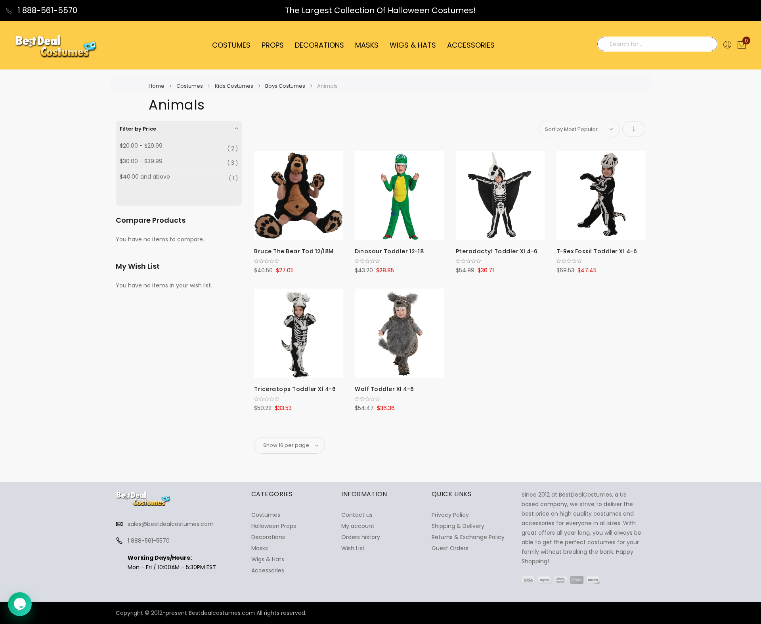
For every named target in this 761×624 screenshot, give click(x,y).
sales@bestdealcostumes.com (171, 524)
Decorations (268, 537)
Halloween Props (273, 526)
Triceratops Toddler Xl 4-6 (295, 389)
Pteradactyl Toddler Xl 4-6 (497, 251)
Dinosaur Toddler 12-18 (389, 251)
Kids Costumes (234, 86)
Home (157, 86)
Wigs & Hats (267, 559)
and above (145, 177)
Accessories (267, 570)
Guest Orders (450, 548)
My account (358, 526)
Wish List (353, 548)
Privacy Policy (450, 515)
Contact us (357, 515)
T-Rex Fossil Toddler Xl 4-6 (596, 251)
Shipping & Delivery (458, 526)
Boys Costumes (285, 86)
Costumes (190, 86)
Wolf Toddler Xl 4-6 (384, 389)
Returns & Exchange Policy (468, 537)
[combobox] (657, 44)
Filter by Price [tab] (138, 129)
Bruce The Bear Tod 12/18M (294, 251)
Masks (259, 548)
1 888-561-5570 (46, 10)
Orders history (360, 537)
